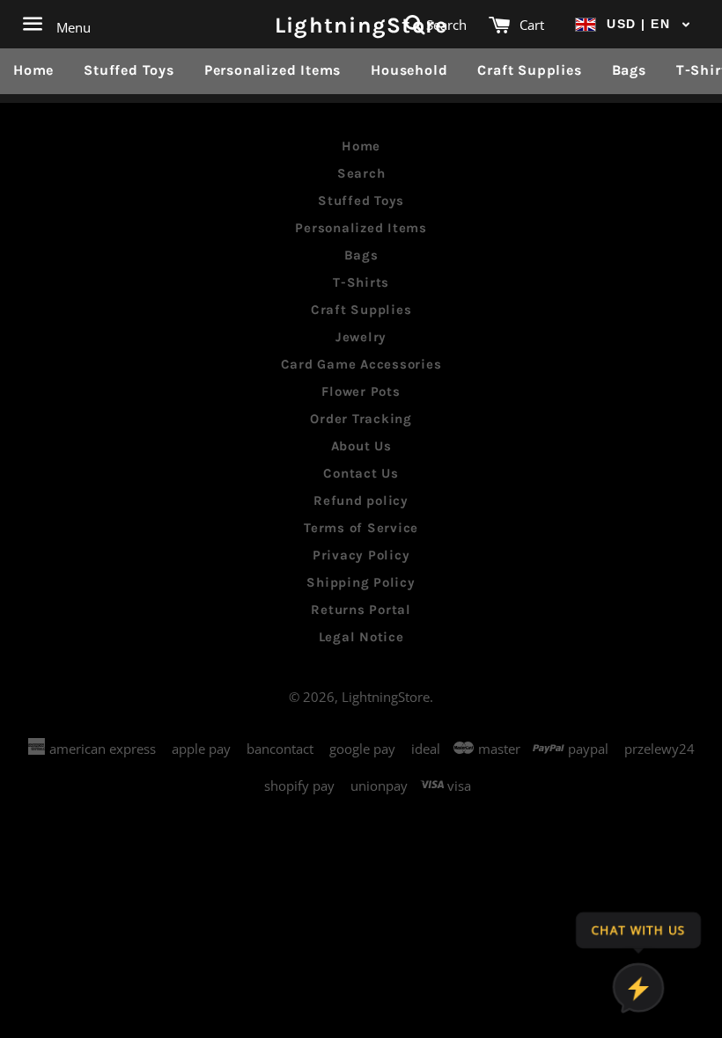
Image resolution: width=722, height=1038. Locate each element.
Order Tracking (361, 419)
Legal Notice (361, 637)
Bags (629, 70)
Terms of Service (361, 528)
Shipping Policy (360, 582)
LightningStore (361, 24)
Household (409, 70)
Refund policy (361, 500)
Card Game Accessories (361, 364)
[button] (633, 24)
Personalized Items (272, 70)
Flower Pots (360, 391)
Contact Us (361, 473)
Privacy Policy (361, 555)
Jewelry (361, 337)
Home (33, 70)
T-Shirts (361, 282)
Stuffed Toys (129, 70)
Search (361, 173)
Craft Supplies (529, 70)
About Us (361, 446)
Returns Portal (361, 610)
